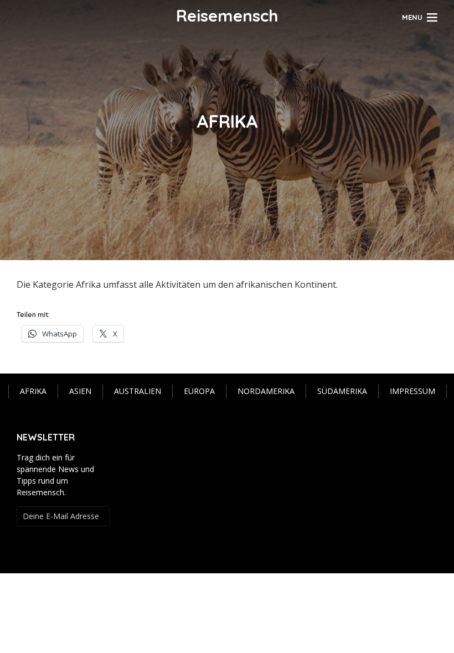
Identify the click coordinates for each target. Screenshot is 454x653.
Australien (137, 391)
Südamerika (342, 391)
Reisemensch (227, 15)
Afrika (33, 391)
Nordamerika (266, 391)
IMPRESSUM (412, 391)
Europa (199, 391)
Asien (80, 391)
